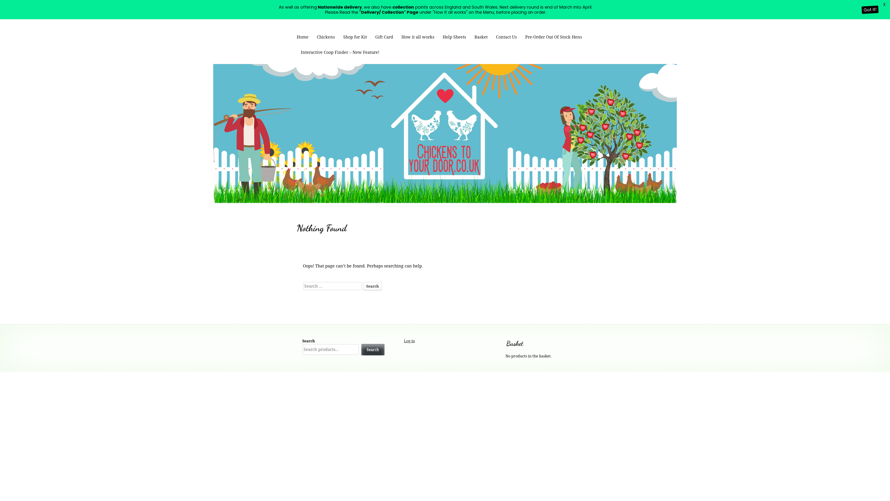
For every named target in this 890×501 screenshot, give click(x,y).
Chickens (326, 37)
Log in (409, 341)
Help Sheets (454, 37)
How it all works (417, 37)
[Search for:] (333, 286)
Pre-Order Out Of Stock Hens (553, 37)
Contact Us (506, 37)
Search (308, 341)
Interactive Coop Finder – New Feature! (340, 52)
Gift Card (384, 37)
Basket (481, 37)
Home (302, 37)
